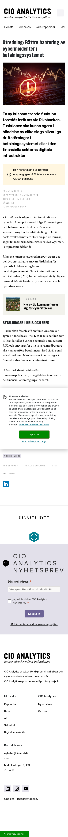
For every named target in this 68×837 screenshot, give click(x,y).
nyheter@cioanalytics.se (16, 756)
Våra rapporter (45, 27)
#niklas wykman (35, 465)
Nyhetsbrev (45, 704)
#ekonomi (9, 473)
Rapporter (10, 704)
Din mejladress (18, 581)
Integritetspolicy (27, 799)
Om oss (42, 711)
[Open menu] (60, 12)
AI (5, 718)
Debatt (8, 27)
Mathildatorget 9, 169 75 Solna (17, 767)
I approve (34, 434)
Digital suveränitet (15, 732)
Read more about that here (34, 424)
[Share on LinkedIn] (6, 484)
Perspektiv (25, 27)
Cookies (9, 799)
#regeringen (12, 456)
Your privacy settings (14, 834)
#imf (55, 465)
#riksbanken (10, 465)
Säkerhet (9, 725)
